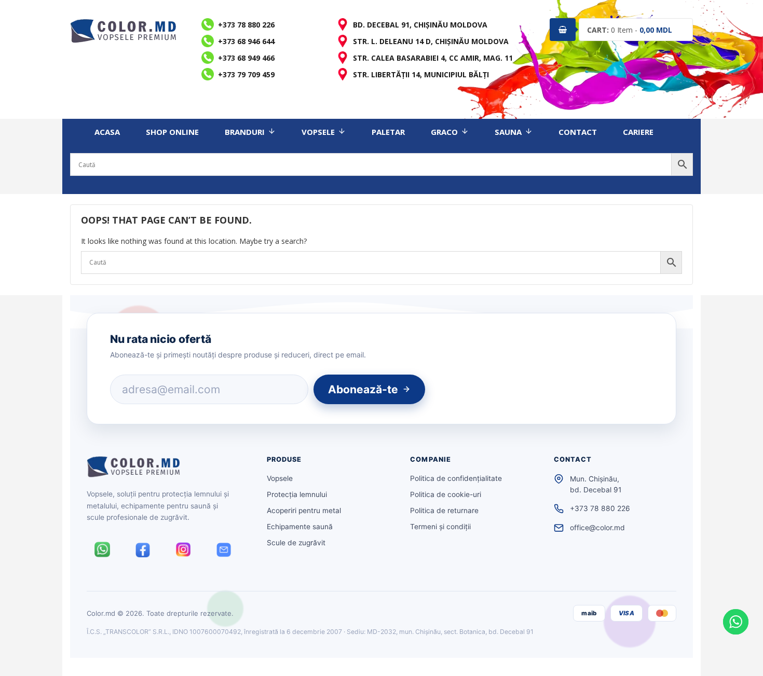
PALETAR (388, 132)
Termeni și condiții (440, 526)
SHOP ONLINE (172, 132)
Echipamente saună (300, 526)
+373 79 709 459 (246, 74)
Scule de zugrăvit (296, 543)
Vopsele (280, 478)
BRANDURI (245, 132)
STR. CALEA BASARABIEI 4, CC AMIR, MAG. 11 (433, 58)
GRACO (444, 132)
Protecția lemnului (297, 494)
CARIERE (638, 132)
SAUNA (508, 132)
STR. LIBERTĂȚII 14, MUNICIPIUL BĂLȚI (421, 74)
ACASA (107, 132)
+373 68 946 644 (246, 41)
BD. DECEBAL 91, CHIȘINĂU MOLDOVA (420, 25)
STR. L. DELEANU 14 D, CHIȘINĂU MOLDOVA (431, 41)
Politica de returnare (444, 510)
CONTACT (577, 132)
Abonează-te (363, 389)
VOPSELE (318, 132)
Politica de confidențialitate (456, 478)
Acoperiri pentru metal (304, 510)
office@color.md (597, 527)
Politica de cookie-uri (445, 494)
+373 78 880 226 (246, 25)
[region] (135, 600)
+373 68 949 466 (246, 58)
